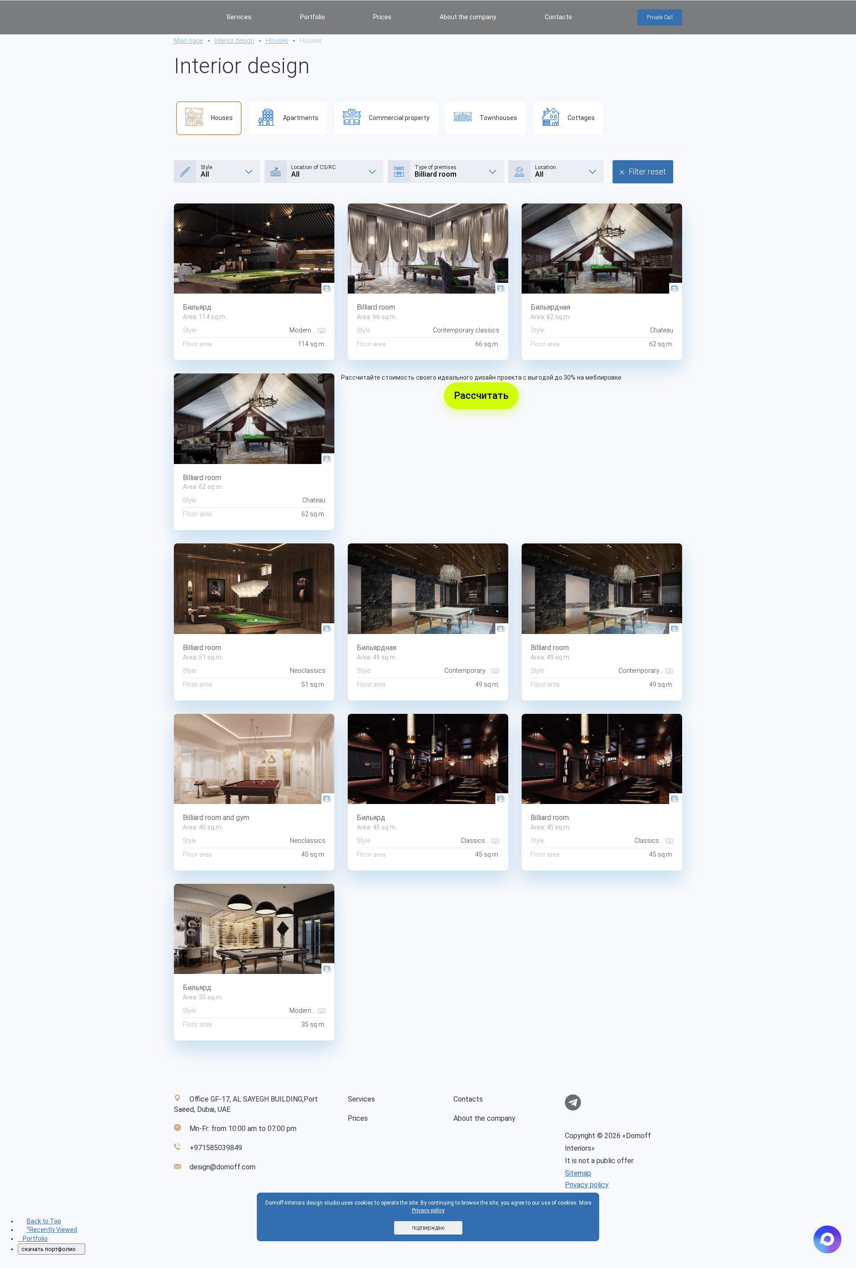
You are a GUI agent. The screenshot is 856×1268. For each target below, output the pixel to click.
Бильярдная (550, 307)
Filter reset (647, 171)
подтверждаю (428, 1228)
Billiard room (376, 307)
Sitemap (578, 1173)
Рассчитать (481, 395)
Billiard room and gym (216, 817)
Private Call (660, 17)
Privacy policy (587, 1185)
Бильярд (197, 307)
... (321, 331)
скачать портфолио (49, 1249)
